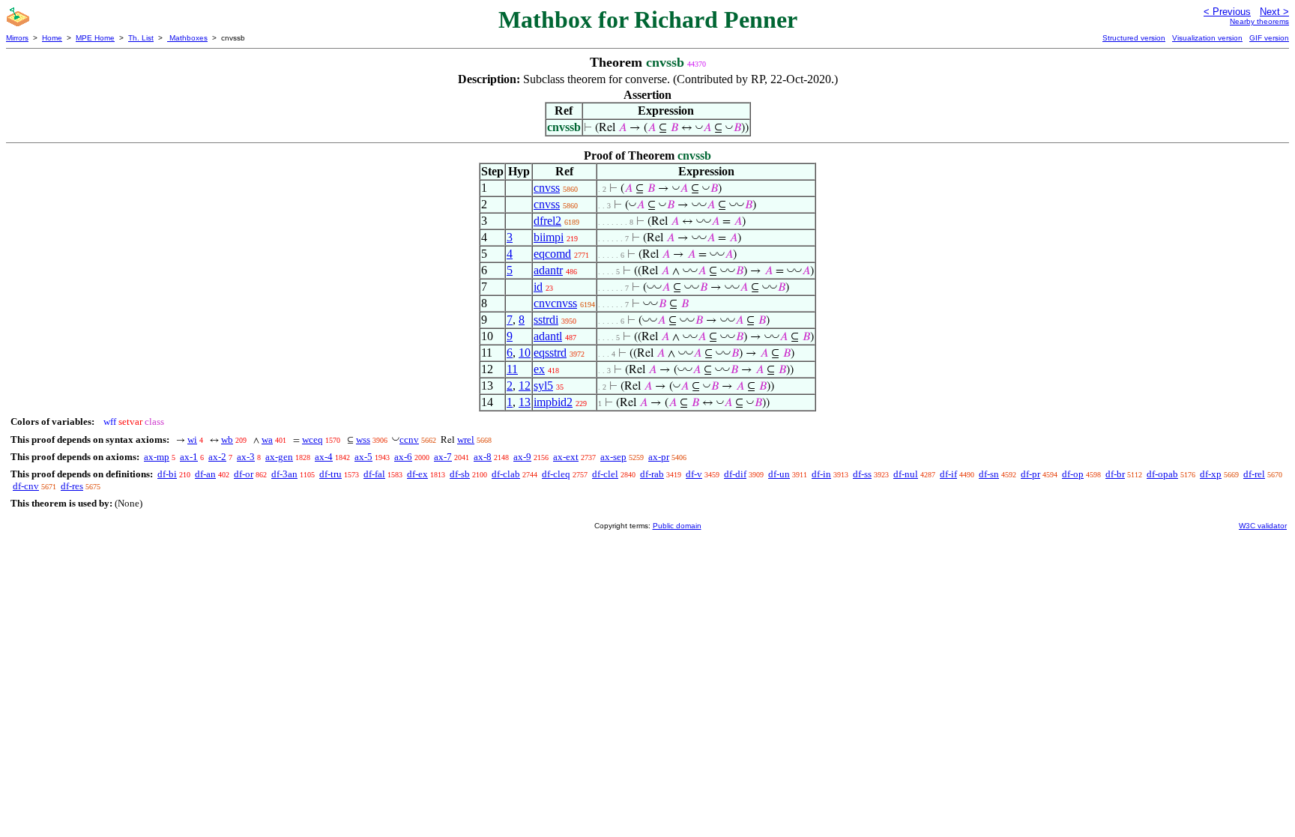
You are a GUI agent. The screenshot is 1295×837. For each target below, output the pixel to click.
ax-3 (246, 456)
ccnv (409, 439)
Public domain (677, 526)
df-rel (1254, 474)
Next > (1274, 11)
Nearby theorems (1259, 21)
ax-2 (217, 456)
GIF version (1269, 38)
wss (363, 439)
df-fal (374, 474)
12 (525, 385)
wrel (465, 439)
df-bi (167, 474)
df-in (821, 474)
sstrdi (546, 319)
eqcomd (552, 253)
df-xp (1211, 474)
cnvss (547, 187)
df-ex (417, 474)
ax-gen (279, 456)
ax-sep (613, 456)
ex (539, 369)
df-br (1115, 474)
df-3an (284, 474)
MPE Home (95, 38)
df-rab (652, 474)
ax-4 (324, 456)
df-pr (1030, 474)
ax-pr (658, 456)
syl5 (543, 385)
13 (525, 402)
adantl (548, 336)
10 (525, 352)
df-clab (506, 474)
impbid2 (553, 402)
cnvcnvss (555, 303)
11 (512, 369)
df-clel (605, 474)
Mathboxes (187, 38)
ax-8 (483, 456)
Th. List (141, 38)
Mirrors (17, 38)
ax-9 (522, 456)
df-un (779, 474)
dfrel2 (547, 220)
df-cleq (556, 474)
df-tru (330, 474)
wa (267, 439)
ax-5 (363, 456)
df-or (243, 474)
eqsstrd (550, 352)
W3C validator (1263, 526)
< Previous (1227, 11)
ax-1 (189, 456)
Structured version (1133, 38)
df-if (948, 474)
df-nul (905, 474)
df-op (1073, 474)
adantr (548, 270)
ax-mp (156, 456)
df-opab (1162, 474)
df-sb (460, 474)
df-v (694, 474)
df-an (205, 474)
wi (192, 439)
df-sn (989, 474)
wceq (312, 439)
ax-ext (566, 456)
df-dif (735, 474)
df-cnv (26, 486)
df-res (72, 486)
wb (227, 439)
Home (52, 38)
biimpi (549, 237)
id (538, 286)
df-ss (862, 474)
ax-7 (443, 456)
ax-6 (403, 456)
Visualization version (1207, 38)
